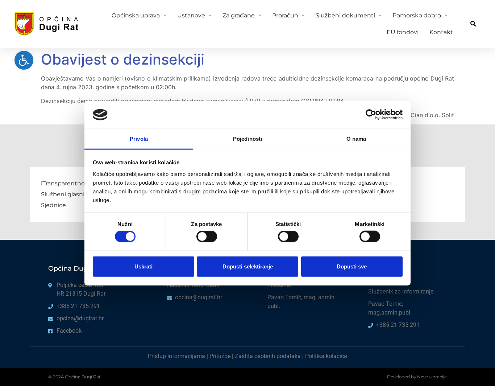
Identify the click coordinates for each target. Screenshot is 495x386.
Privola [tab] (139, 139)
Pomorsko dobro (416, 15)
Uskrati (143, 266)
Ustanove (191, 15)
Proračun (285, 15)
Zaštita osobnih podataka (268, 356)
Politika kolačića (326, 356)
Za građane (238, 15)
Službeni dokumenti (345, 15)
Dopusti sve (352, 266)
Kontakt (441, 32)
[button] (473, 24)
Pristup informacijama (176, 356)
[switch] (206, 236)
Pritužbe (219, 356)
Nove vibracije (432, 376)
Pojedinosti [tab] (247, 139)
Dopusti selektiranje (247, 266)
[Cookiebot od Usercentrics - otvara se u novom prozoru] (371, 114)
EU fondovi (403, 32)
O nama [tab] (356, 139)
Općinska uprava (136, 15)
